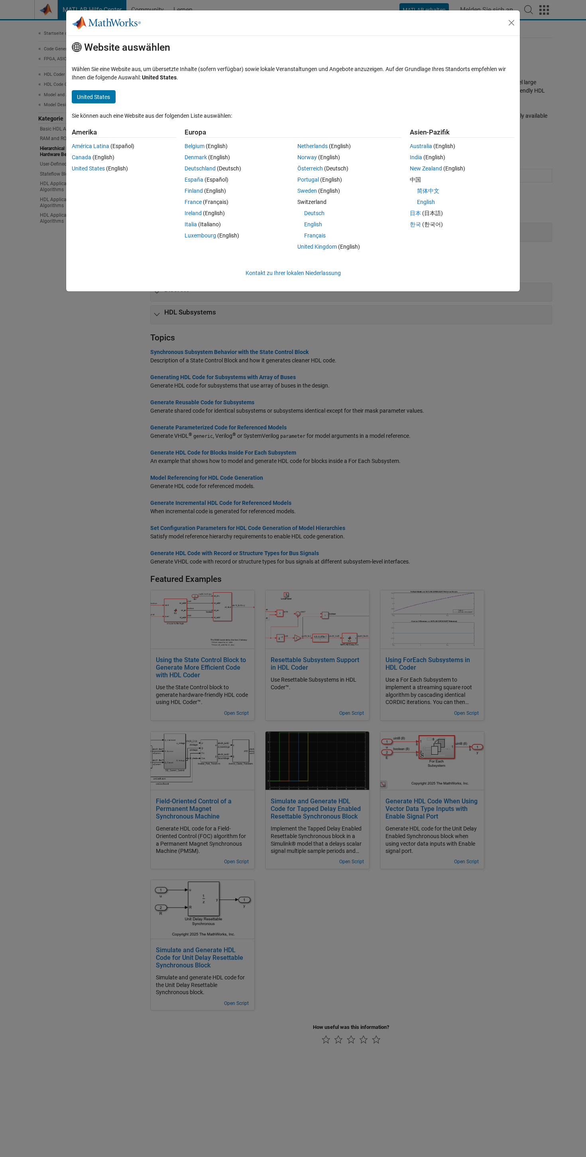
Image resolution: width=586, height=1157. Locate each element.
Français (315, 235)
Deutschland (200, 168)
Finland (194, 191)
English (313, 224)
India (416, 157)
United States (88, 168)
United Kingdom (317, 246)
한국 (415, 224)
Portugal (308, 179)
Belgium (195, 146)
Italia (191, 224)
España (194, 179)
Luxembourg (200, 235)
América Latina (90, 146)
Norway (307, 157)
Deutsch (314, 213)
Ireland (193, 213)
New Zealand (426, 168)
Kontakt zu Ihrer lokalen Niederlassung (293, 273)
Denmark (196, 157)
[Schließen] (511, 22)
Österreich (310, 168)
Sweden (307, 191)
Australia (421, 146)
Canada (81, 157)
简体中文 (428, 191)
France (193, 202)
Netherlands (312, 146)
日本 (415, 213)
